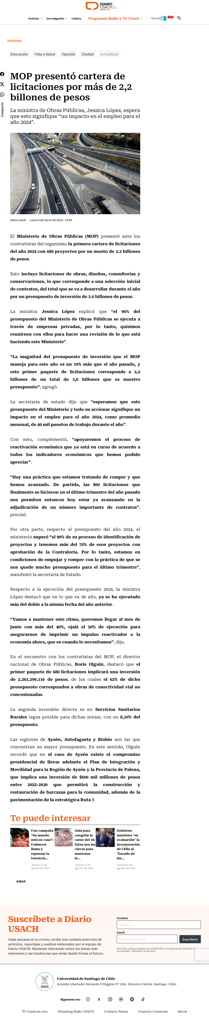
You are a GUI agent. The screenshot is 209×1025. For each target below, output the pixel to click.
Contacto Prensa (116, 1011)
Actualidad (109, 54)
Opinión (68, 54)
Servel (182, 1011)
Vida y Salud (44, 54)
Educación (19, 54)
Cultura (76, 18)
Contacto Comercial (153, 1011)
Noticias (33, 18)
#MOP (21, 881)
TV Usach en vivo (35, 1011)
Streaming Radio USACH (76, 1011)
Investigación (55, 18)
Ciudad (88, 54)
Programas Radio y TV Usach (113, 18)
